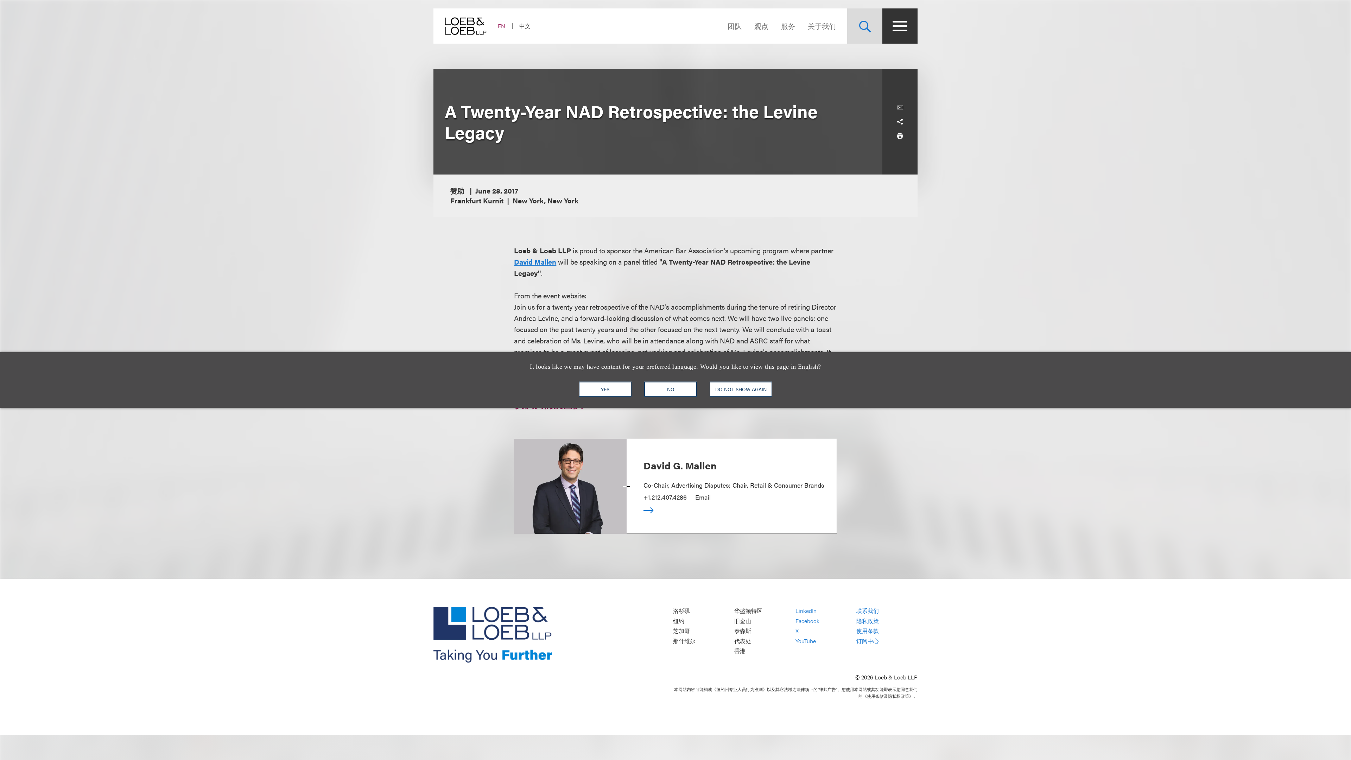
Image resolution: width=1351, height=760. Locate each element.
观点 (761, 26)
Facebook (807, 621)
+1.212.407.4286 (665, 497)
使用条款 (867, 631)
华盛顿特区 (748, 611)
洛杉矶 (681, 611)
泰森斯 (742, 631)
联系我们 (867, 611)
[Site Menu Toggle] (900, 26)
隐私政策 (867, 621)
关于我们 (822, 26)
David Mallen (535, 261)
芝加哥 (681, 631)
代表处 (742, 641)
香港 (740, 651)
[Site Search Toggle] (864, 26)
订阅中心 (867, 641)
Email (703, 497)
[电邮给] (900, 108)
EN (501, 26)
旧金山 (742, 621)
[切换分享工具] (900, 122)
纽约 (678, 621)
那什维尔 (684, 641)
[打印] (900, 136)
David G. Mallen (680, 465)
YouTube (805, 641)
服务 (788, 26)
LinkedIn (806, 611)
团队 (735, 26)
